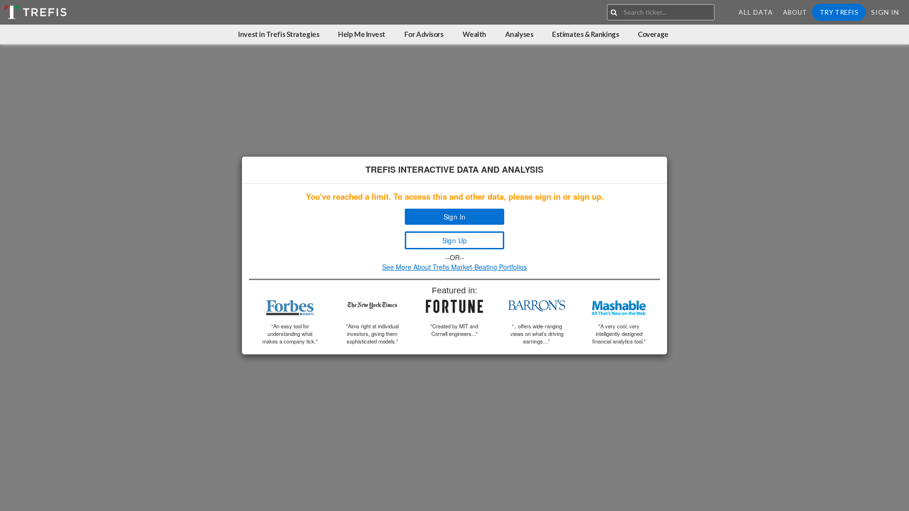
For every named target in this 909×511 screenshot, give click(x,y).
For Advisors (424, 34)
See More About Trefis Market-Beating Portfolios (454, 267)
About (795, 12)
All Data (756, 12)
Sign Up (454, 240)
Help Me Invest (361, 34)
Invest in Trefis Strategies (278, 34)
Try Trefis (839, 12)
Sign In (885, 12)
